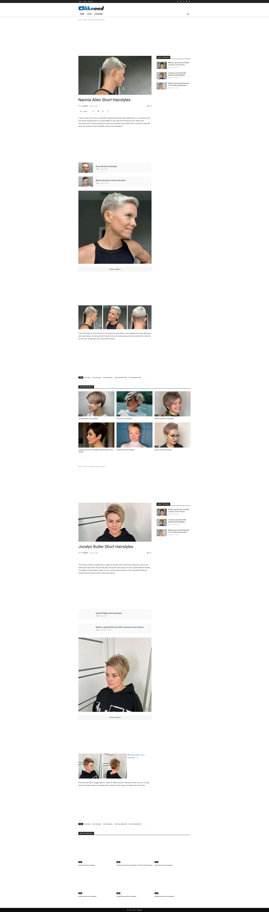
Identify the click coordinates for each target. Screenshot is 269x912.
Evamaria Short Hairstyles (124, 418)
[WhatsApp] (108, 111)
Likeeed (85, 106)
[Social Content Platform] (95, 8)
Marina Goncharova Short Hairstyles (111, 180)
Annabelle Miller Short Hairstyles (88, 418)
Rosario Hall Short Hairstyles (163, 450)
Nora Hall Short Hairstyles (106, 166)
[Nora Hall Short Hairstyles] (85, 167)
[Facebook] (178, 1)
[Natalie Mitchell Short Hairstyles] (173, 403)
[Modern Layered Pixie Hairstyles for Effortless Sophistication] (162, 85)
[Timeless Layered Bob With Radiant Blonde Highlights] (162, 75)
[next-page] (161, 93)
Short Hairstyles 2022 (121, 377)
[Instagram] (180, 1)
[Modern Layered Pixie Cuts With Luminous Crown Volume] (162, 65)
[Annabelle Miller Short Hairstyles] (96, 403)
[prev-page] (158, 93)
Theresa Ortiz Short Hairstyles (125, 450)
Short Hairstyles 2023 (135, 377)
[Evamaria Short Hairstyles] (135, 403)
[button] (188, 13)
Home (80, 20)
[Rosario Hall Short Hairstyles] (173, 435)
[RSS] (186, 1)
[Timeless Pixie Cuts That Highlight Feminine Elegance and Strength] (96, 435)
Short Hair (87, 377)
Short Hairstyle (96, 377)
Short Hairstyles (107, 377)
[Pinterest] (183, 1)
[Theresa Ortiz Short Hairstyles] (135, 435)
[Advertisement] (134, 38)
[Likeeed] (79, 106)
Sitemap (139, 910)
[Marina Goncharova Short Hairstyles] (85, 182)
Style (84, 20)
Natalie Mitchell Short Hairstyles (164, 418)
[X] (189, 1)
